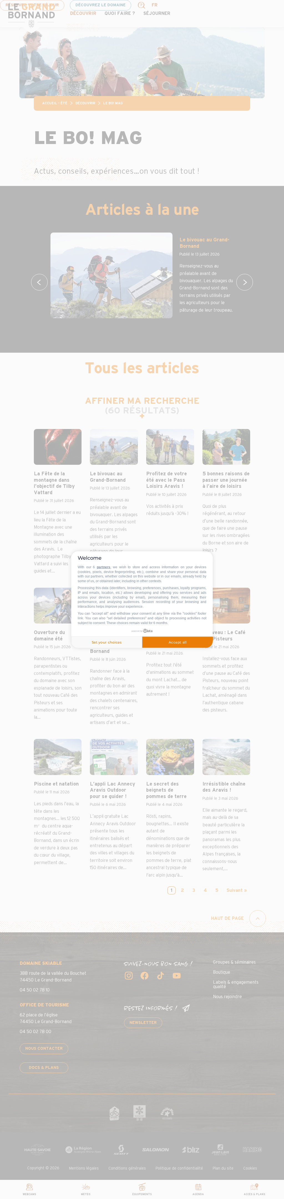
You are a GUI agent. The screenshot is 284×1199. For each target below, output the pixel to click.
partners (103, 567)
